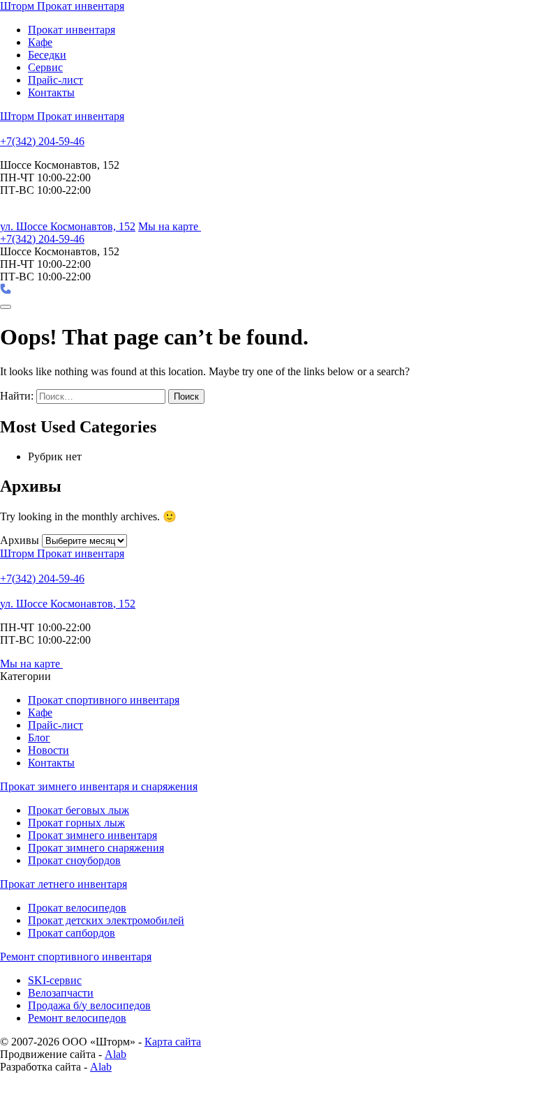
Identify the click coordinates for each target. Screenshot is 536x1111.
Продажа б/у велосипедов (89, 1005)
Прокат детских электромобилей (106, 920)
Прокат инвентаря (71, 30)
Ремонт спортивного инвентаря (75, 956)
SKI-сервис (55, 980)
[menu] (5, 307)
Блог (39, 737)
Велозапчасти (61, 993)
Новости (48, 750)
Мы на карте (169, 226)
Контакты (51, 92)
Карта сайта (172, 1042)
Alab (115, 1054)
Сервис (45, 67)
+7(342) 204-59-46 (42, 141)
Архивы (19, 540)
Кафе (40, 42)
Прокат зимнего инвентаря (92, 835)
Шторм (62, 6)
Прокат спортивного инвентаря (103, 700)
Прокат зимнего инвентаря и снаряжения (99, 786)
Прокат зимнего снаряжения (96, 848)
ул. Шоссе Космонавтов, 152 (67, 226)
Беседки (47, 55)
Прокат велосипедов (77, 908)
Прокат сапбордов (71, 933)
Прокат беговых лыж (78, 810)
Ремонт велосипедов (77, 1018)
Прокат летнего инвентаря (63, 884)
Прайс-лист (55, 80)
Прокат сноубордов (74, 860)
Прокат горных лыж (76, 823)
